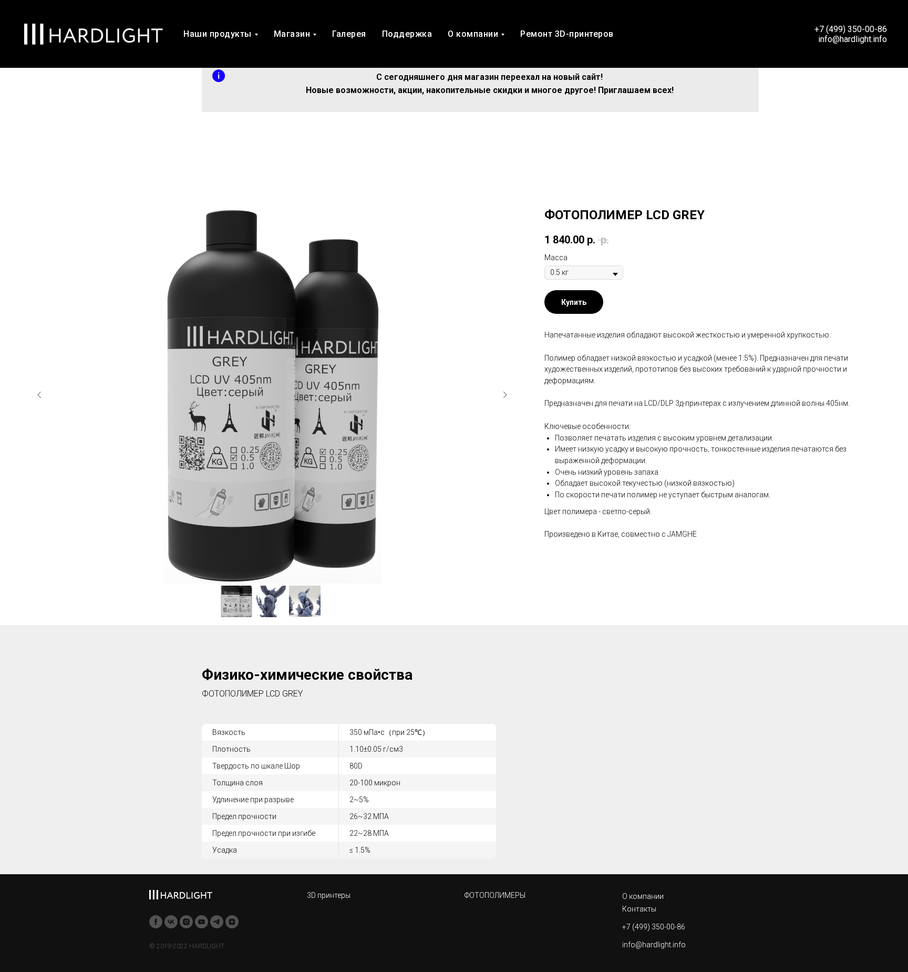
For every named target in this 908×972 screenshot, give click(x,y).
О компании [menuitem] (473, 34)
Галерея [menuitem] (349, 34)
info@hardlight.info (654, 944)
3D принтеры (328, 895)
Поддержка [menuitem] (407, 34)
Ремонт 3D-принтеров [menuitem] (567, 34)
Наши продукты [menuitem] (217, 34)
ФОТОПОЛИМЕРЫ (495, 895)
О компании (643, 896)
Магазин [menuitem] (292, 34)
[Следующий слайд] (505, 395)
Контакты (639, 909)
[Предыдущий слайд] (39, 395)
